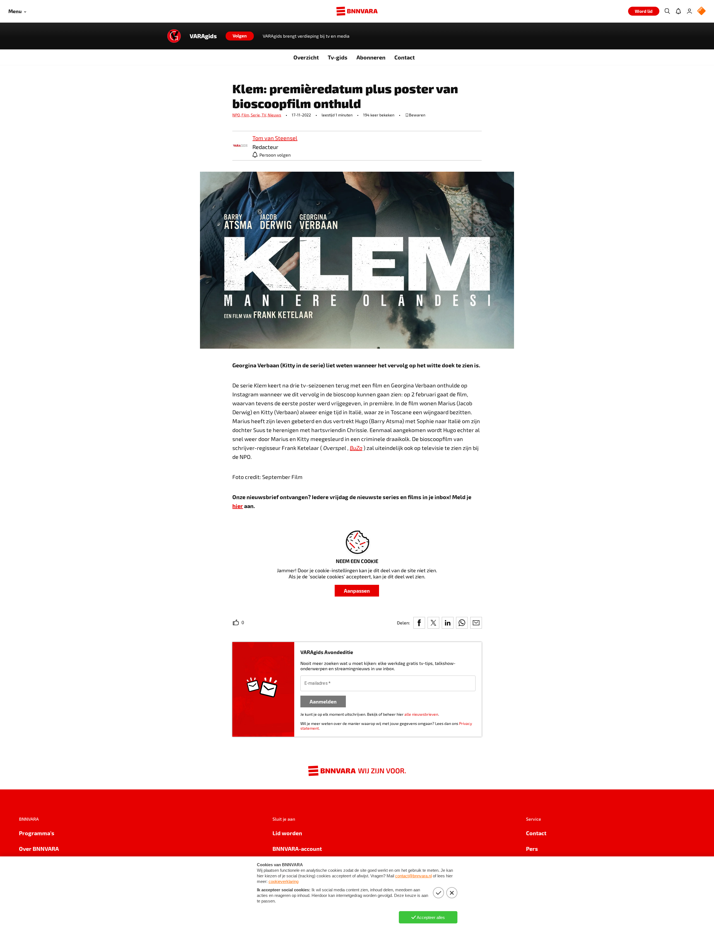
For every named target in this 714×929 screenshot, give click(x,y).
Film (246, 114)
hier (237, 505)
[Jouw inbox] (678, 11)
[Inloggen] (689, 11)
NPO (237, 114)
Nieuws (274, 114)
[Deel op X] (433, 622)
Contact (404, 57)
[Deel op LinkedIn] (447, 622)
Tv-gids (338, 57)
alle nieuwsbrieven (421, 714)
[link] (240, 146)
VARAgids (203, 36)
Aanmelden (323, 701)
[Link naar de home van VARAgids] (174, 36)
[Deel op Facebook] (419, 622)
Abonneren (370, 57)
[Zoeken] (667, 11)
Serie (256, 114)
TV (265, 114)
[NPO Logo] (701, 11)
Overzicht (306, 57)
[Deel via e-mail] (476, 622)
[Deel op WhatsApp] (461, 622)
